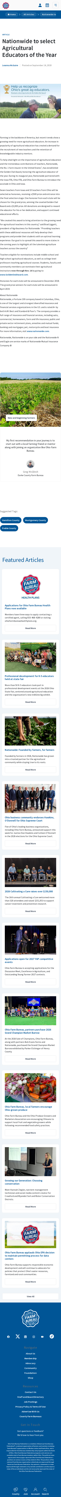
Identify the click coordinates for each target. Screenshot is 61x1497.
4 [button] (33, 491)
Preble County (9, 528)
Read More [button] (30, 628)
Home (13, 14)
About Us (30, 1353)
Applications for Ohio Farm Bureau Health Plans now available (27, 607)
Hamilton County (10, 520)
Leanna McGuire (10, 65)
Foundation (30, 1372)
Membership (30, 1358)
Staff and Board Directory (30, 1396)
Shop (30, 1377)
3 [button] (30, 491)
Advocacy (30, 1363)
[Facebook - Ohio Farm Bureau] (8, 1336)
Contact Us (30, 1392)
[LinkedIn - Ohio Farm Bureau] (25, 1336)
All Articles (29, 14)
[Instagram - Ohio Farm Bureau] (34, 1336)
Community (30, 1368)
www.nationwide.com (38, 331)
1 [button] (24, 491)
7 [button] (41, 491)
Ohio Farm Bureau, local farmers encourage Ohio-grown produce (28, 1108)
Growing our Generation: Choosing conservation (23, 1182)
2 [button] (27, 491)
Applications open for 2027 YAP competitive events (29, 960)
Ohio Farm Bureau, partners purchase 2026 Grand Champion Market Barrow (28, 1031)
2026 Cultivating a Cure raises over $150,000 (29, 891)
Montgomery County (35, 520)
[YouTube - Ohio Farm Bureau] (42, 1336)
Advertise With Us (30, 1411)
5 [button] (36, 491)
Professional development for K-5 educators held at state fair (29, 677)
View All (30, 1296)
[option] (30, 427)
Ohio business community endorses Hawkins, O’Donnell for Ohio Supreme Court (29, 819)
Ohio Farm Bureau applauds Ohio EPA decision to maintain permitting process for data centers (29, 1255)
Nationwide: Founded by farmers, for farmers (29, 749)
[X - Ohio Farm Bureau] (18, 1336)
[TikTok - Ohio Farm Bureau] (52, 1336)
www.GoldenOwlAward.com (14, 274)
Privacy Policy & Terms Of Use (30, 1406)
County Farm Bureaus (30, 1416)
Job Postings (30, 1401)
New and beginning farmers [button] (21, 417)
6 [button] (39, 491)
